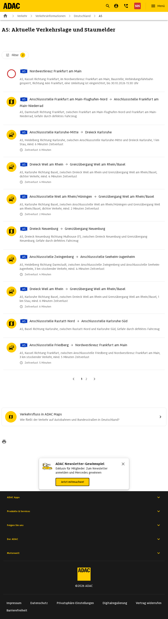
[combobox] (79, 6)
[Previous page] (73, 378)
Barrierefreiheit (17, 610)
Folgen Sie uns (15, 525)
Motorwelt (13, 553)
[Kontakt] (126, 5)
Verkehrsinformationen (50, 16)
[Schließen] (123, 464)
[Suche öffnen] (108, 6)
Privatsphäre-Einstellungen (75, 603)
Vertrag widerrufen (148, 603)
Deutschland (82, 16)
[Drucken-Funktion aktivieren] (4, 442)
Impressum (14, 603)
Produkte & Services (18, 511)
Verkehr (22, 16)
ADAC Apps (13, 497)
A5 (100, 16)
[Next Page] (94, 378)
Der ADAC (12, 539)
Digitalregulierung (115, 603)
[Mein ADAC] (116, 5)
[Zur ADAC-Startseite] (11, 6)
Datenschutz (39, 603)
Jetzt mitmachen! (72, 482)
